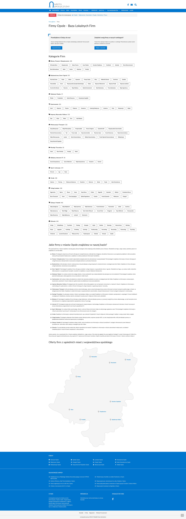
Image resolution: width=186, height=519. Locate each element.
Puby (113, 108)
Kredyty (87, 69)
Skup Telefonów (119, 210)
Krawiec (96, 196)
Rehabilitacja (60, 225)
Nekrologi (94, 10)
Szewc (75, 192)
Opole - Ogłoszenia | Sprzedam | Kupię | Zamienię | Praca (90, 15)
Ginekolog (76, 229)
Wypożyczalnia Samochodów (115, 128)
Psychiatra (69, 225)
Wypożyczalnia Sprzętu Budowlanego (75, 83)
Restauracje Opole (99, 464)
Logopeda (59, 229)
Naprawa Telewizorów (100, 83)
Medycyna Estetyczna (71, 182)
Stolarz (89, 83)
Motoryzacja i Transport (58, 124)
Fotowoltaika (53, 83)
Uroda (52, 178)
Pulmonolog (123, 229)
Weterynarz (116, 196)
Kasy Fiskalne (86, 65)
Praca (80, 10)
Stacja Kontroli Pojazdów (55, 141)
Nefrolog (128, 225)
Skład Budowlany (100, 88)
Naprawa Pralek (112, 83)
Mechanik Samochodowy (56, 132)
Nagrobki (100, 192)
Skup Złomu (84, 192)
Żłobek (51, 98)
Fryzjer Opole (98, 462)
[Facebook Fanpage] (127, 5)
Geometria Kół (101, 128)
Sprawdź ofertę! (56, 47)
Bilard (64, 118)
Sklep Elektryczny (66, 215)
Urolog (51, 225)
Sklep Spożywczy (54, 210)
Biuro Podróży (60, 151)
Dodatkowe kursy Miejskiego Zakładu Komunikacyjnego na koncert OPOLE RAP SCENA (70, 477)
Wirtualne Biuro (53, 65)
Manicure (91, 182)
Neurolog (109, 225)
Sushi (51, 108)
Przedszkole (60, 98)
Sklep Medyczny (75, 210)
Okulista (101, 225)
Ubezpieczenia (65, 65)
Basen (66, 171)
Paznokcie (82, 182)
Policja (63, 10)
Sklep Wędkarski (66, 206)
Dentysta (104, 233)
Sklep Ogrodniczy (124, 88)
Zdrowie (53, 221)
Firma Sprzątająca (73, 196)
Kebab (129, 108)
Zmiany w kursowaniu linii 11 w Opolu (60, 486)
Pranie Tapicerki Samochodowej (106, 137)
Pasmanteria (111, 206)
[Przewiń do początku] (182, 515)
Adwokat (117, 65)
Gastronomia (54, 104)
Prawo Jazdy (74, 132)
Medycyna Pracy (75, 233)
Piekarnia (75, 108)
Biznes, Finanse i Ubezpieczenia (60, 61)
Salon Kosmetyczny (115, 182)
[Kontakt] (131, 5)
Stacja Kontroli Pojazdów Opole (81, 464)
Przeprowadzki (78, 128)
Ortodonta (52, 233)
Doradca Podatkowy (97, 65)
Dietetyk (96, 233)
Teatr (51, 118)
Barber (98, 182)
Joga (59, 171)
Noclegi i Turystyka (56, 147)
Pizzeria (67, 108)
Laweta (65, 137)
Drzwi (61, 83)
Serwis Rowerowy (109, 132)
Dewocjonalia (130, 210)
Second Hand (100, 210)
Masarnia (59, 108)
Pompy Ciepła (87, 79)
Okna (95, 79)
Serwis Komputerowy (55, 161)
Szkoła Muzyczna (71, 98)
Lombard (76, 215)
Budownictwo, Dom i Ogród (59, 75)
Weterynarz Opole (55, 462)
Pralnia (92, 192)
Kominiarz (115, 79)
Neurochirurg (118, 225)
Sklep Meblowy (75, 88)
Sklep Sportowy (77, 206)
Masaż (51, 229)
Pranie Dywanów (105, 196)
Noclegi (69, 151)
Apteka (111, 233)
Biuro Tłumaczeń (54, 196)
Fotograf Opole (76, 462)
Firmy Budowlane (112, 88)
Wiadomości (55, 10)
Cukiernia (105, 108)
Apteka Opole (76, 459)
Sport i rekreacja (55, 168)
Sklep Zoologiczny (54, 206)
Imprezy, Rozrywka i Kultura (59, 114)
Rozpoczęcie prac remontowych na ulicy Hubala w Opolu (111, 481)
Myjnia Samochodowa (122, 132)
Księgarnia (109, 210)
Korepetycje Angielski (83, 98)
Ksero (63, 196)
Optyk (93, 225)
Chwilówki (108, 65)
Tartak (62, 79)
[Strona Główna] (50, 10)
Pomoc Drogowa (90, 128)
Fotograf (125, 196)
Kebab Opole (120, 464)
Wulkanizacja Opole (55, 464)
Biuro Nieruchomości (128, 65)
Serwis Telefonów (68, 161)
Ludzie (131, 10)
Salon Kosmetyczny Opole (123, 462)
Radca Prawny (75, 65)
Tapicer (61, 192)
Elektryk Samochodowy (90, 137)
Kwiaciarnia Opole (121, 459)
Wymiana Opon (97, 132)
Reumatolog (113, 229)
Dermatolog (104, 229)
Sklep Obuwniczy (54, 215)
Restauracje (120, 108)
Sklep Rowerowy (88, 206)
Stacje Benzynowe (54, 128)
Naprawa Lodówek (124, 83)
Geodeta (124, 79)
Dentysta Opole (54, 459)
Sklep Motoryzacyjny (55, 137)
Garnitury (127, 206)
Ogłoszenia (74, 10)
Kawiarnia (83, 108)
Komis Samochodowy (76, 137)
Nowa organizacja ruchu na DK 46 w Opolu (62, 483)
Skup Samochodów (85, 132)
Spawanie (77, 79)
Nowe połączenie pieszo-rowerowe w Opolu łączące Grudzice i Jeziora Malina (116, 483)
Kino (71, 118)
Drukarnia (91, 161)
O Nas (86, 512)
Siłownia (52, 171)
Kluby (58, 118)
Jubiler (119, 206)
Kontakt (82, 499)
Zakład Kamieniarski (87, 88)
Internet (99, 161)
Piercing (60, 182)
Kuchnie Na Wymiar (54, 88)
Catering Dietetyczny (94, 108)
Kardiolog (68, 229)
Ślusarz (68, 192)
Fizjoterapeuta (86, 233)
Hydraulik (108, 192)
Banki (64, 69)
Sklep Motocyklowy (66, 128)
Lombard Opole (99, 459)
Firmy (67, 10)
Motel (76, 151)
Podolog (78, 225)
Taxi (66, 132)
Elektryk (116, 192)
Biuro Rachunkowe (54, 69)
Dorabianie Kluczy (126, 192)
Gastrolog (85, 229)
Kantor (71, 69)
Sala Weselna (79, 118)
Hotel (51, 151)
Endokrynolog (94, 229)
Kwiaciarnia (84, 215)
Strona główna (52, 21)
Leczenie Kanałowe (63, 233)
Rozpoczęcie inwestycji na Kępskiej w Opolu (108, 486)
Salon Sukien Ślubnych (88, 210)
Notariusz (79, 69)
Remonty (66, 88)
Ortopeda (86, 225)
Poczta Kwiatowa (100, 206)
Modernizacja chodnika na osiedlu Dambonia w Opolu (110, 476)
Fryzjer (105, 182)
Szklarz (69, 79)
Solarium (52, 182)
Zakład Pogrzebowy (85, 196)
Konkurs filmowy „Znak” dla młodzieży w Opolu (63, 481)
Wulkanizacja (121, 137)
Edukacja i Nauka (56, 94)
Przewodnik (124, 10)
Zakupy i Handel (55, 202)
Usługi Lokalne (55, 188)
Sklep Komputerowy (80, 161)
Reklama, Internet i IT (57, 157)
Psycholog (132, 229)
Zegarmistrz (52, 192)
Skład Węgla (64, 210)
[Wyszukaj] (135, 4)
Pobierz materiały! (100, 47)
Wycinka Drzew (53, 79)
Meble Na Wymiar (105, 79)
